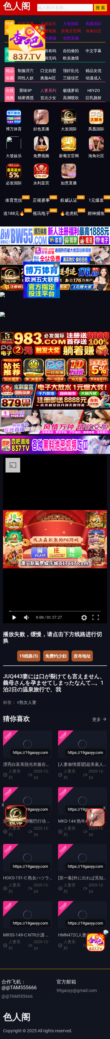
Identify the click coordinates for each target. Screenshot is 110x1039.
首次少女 (48, 98)
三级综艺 (71, 78)
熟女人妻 (27, 702)
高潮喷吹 (71, 98)
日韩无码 (48, 58)
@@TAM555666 (17, 996)
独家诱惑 (26, 98)
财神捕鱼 (96, 213)
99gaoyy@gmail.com (77, 990)
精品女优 (93, 70)
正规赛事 (41, 200)
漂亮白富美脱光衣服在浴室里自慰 (35, 764)
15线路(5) (28, 655)
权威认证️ (68, 200)
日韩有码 (48, 51)
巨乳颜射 (93, 98)
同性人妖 (26, 78)
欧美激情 (71, 58)
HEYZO (93, 90)
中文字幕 (93, 51)
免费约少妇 (56, 655)
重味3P (25, 90)
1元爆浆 (96, 200)
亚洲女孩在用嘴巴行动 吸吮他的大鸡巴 (40, 821)
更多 (96, 719)
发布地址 (82, 655)
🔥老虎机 (69, 213)
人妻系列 (48, 90)
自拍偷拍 (71, 51)
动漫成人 (93, 78)
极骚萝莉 (71, 90)
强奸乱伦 (71, 70)
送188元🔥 (13, 213)
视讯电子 (41, 213)
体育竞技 (13, 200)
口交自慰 (48, 70)
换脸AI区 (48, 78)
